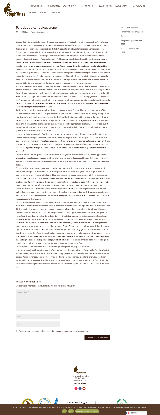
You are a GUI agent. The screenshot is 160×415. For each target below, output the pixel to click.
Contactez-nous (57, 13)
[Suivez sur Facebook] (80, 388)
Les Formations (87, 6)
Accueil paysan (121, 6)
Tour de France (30, 32)
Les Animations (105, 6)
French (133, 413)
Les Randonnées (53, 6)
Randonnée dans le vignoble (132, 31)
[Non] (157, 409)
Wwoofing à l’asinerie (38, 13)
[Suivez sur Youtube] (84, 388)
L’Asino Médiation (70, 6)
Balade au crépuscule (129, 27)
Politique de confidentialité (87, 411)
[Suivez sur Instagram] (76, 388)
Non (71, 411)
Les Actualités (139, 6)
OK (64, 411)
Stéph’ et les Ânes (36, 6)
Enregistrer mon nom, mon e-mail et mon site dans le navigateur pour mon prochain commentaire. (54, 331)
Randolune (125, 36)
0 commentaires (42, 32)
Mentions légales (80, 383)
